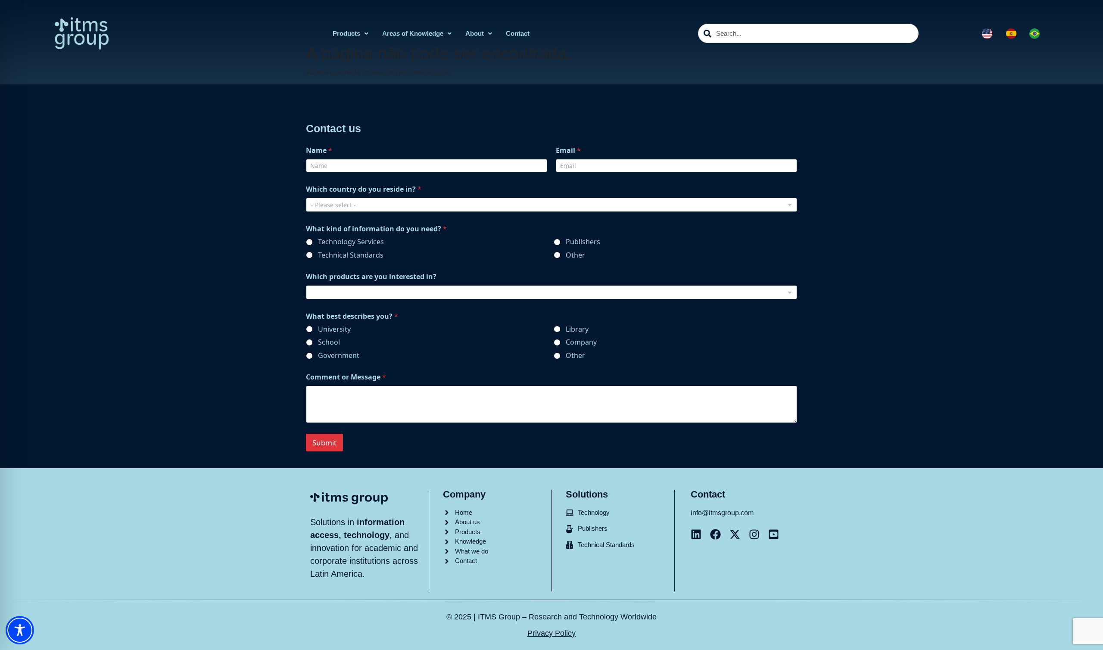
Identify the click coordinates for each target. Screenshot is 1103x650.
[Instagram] (754, 534)
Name (319, 150)
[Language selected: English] (1015, 34)
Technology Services (351, 241)
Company (581, 342)
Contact (518, 33)
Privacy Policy (551, 633)
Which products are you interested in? (371, 277)
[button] (350, 33)
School (329, 342)
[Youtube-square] (773, 534)
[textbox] (549, 292)
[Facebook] (715, 534)
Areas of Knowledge (412, 33)
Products (346, 33)
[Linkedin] (696, 534)
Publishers (583, 241)
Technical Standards (350, 255)
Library (577, 329)
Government (338, 355)
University (334, 329)
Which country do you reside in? (363, 189)
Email (568, 150)
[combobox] (808, 33)
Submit (324, 443)
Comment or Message (346, 377)
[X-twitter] (734, 534)
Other (575, 255)
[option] (1013, 33)
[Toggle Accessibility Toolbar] (19, 630)
